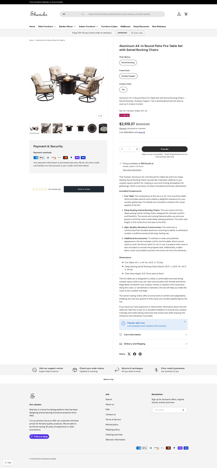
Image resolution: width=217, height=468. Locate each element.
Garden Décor (66, 26)
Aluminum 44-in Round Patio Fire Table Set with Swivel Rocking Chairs (51, 40)
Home (32, 26)
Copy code (138, 33)
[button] (186, 14)
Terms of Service (113, 419)
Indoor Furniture (87, 26)
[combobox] (112, 14)
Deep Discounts (141, 26)
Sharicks (38, 459)
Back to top (109, 379)
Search (109, 399)
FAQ (107, 409)
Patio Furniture (45, 26)
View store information (132, 170)
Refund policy (112, 424)
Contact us (111, 414)
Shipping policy (113, 429)
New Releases (159, 26)
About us (110, 404)
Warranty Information (115, 439)
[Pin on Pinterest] (140, 354)
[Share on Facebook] (134, 354)
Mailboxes (125, 26)
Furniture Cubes (109, 26)
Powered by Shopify (49, 459)
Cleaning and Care (114, 434)
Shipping (122, 128)
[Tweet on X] (129, 354)
